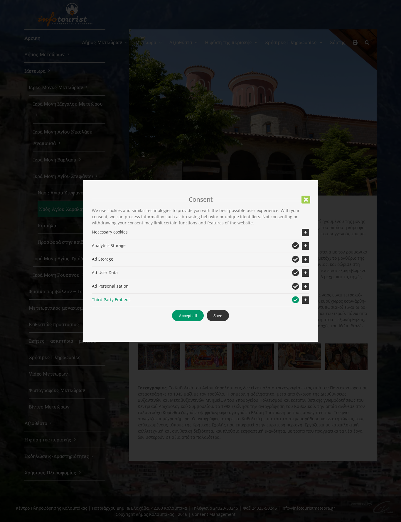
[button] (200, 232)
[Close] (306, 199)
